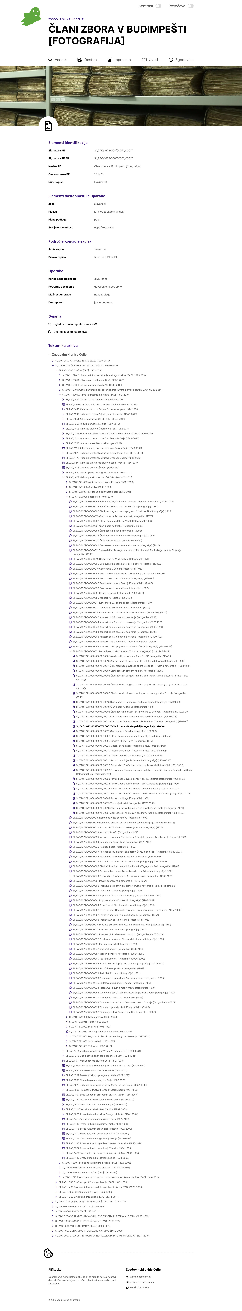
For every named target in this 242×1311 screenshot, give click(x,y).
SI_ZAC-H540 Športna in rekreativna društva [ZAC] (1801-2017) (96, 1167)
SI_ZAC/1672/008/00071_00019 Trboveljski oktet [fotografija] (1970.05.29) (116, 803)
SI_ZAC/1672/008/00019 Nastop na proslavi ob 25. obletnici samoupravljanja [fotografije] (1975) (124, 822)
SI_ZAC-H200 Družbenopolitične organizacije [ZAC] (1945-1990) (93, 1182)
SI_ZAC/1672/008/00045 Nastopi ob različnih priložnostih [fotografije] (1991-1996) (117, 856)
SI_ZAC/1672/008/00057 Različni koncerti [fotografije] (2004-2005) (109, 953)
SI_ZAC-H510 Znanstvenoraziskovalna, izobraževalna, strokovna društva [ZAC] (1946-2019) (111, 1177)
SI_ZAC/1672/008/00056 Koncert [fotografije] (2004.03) (103, 598)
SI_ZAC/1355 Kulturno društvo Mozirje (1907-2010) (93, 424)
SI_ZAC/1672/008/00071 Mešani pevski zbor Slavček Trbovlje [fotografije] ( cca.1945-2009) (121, 651)
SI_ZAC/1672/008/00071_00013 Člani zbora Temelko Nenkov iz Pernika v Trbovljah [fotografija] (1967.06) (132, 721)
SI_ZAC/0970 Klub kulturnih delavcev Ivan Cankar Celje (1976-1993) (102, 404)
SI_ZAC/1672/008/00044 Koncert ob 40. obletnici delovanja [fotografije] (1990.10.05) (118, 622)
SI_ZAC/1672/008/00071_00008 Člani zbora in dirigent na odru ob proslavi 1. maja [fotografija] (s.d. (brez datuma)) (132, 677)
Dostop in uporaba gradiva (70, 331)
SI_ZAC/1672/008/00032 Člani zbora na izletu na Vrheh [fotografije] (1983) (113, 521)
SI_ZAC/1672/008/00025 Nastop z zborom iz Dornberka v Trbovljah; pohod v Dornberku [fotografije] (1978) (130, 837)
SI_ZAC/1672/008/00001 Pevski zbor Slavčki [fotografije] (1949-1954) (110, 881)
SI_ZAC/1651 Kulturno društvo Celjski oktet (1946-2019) (95, 419)
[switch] (150, 6)
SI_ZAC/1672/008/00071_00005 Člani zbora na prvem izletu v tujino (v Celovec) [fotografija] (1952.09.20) (132, 711)
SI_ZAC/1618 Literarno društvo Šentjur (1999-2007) (93, 467)
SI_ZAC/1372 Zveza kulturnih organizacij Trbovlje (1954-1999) (99, 1148)
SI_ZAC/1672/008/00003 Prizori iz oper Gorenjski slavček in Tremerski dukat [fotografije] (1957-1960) (127, 910)
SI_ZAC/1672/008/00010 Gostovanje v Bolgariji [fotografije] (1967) (108, 568)
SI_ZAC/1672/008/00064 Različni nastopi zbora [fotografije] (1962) (108, 968)
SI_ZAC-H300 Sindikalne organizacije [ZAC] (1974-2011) (89, 1196)
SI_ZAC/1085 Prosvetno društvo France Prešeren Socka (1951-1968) (102, 1090)
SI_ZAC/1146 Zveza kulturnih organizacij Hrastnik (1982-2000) (99, 1128)
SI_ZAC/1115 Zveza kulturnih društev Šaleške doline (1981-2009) (100, 1099)
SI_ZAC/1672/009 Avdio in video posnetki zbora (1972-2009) (101, 482)
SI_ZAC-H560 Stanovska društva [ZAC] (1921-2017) (89, 1172)
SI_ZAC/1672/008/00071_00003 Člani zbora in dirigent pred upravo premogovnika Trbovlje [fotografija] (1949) (131, 695)
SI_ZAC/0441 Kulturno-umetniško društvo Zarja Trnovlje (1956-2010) (102, 462)
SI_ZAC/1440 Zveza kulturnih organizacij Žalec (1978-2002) (97, 1158)
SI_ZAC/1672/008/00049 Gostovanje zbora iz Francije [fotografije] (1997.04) (113, 578)
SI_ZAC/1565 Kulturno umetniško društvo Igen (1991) (94, 443)
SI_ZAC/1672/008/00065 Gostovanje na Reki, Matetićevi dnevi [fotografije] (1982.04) (118, 563)
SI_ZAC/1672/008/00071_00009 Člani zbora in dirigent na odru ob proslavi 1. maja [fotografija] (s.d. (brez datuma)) (132, 686)
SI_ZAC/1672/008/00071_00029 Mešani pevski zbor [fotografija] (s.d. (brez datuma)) (121, 745)
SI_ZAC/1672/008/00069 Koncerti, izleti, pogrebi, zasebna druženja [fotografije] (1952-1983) (122, 646)
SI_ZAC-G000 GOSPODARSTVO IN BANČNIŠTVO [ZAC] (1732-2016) (91, 1201)
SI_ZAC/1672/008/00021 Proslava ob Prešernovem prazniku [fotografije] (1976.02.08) (118, 934)
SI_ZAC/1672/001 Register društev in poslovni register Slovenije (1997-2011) (109, 1036)
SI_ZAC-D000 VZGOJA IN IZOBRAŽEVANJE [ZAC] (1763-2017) (88, 1221)
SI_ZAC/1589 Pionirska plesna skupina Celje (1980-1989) (96, 1080)
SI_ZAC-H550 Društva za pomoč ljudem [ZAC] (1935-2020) (93, 380)
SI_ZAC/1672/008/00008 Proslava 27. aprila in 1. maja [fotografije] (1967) (111, 919)
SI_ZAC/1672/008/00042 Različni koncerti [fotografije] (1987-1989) (108, 949)
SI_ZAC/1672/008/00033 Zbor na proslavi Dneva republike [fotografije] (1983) (114, 1012)
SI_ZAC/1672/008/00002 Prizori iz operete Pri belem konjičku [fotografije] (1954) (116, 915)
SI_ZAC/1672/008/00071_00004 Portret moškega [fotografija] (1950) (112, 798)
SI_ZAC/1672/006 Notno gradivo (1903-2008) (93, 1017)
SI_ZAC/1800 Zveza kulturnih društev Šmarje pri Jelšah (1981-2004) (102, 1114)
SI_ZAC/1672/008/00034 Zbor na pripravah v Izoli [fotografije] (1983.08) (111, 1007)
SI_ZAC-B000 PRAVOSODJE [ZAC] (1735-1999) (80, 1206)
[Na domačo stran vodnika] (31, 16)
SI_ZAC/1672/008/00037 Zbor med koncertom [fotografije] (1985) (108, 997)
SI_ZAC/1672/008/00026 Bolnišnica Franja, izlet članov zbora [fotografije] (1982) (116, 506)
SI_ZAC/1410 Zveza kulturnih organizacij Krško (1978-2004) (97, 1133)
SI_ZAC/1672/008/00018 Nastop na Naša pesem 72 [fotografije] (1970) (110, 817)
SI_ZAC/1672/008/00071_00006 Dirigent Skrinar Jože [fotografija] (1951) (115, 741)
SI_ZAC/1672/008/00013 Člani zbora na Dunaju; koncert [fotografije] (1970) (113, 516)
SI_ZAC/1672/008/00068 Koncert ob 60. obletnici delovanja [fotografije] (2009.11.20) (118, 636)
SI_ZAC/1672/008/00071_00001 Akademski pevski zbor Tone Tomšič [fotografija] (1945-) (123, 656)
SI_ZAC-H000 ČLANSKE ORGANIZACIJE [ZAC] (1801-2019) (86, 365)
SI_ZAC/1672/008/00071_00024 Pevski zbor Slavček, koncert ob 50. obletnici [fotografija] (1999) (128, 783)
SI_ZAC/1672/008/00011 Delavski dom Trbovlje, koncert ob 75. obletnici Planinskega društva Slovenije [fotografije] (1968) (127, 552)
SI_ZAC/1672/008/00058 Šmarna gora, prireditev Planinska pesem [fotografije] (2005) (119, 978)
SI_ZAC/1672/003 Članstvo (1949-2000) (90, 487)
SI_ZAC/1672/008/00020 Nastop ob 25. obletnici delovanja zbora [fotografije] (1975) (118, 827)
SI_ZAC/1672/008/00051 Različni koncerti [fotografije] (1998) (105, 944)
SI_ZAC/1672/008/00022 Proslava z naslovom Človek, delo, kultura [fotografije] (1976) (119, 939)
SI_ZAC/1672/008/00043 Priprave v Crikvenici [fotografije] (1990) (108, 890)
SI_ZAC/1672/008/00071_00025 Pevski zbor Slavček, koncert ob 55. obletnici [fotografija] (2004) (128, 788)
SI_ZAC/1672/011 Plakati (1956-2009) (89, 1021)
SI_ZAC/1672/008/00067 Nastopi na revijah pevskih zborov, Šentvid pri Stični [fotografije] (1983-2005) (128, 851)
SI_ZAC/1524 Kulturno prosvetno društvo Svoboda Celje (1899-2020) (102, 438)
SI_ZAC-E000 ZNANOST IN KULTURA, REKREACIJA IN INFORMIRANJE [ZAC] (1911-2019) (102, 1235)
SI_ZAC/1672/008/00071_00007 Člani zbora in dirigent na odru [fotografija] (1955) (120, 670)
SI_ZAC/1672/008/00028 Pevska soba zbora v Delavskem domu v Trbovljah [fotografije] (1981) (123, 871)
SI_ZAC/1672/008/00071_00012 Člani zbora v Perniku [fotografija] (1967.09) (116, 731)
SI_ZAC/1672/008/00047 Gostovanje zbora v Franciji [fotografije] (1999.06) (113, 583)
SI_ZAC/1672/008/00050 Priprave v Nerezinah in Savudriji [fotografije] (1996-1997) (117, 895)
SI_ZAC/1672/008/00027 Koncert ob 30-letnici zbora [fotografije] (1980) (111, 607)
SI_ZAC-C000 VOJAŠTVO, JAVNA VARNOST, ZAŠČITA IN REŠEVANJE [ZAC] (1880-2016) (102, 1216)
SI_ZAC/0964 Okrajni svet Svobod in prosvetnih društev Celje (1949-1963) (105, 1065)
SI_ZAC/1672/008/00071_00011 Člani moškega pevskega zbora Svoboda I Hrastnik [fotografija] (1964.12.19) (133, 666)
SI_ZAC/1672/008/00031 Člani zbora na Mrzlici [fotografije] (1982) (108, 526)
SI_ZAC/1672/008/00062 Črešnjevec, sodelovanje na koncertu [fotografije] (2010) (116, 545)
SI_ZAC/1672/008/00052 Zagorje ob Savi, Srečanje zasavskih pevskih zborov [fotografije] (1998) (124, 992)
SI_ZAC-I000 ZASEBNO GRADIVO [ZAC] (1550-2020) (83, 1226)
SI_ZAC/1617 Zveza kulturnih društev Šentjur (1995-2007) (96, 1104)
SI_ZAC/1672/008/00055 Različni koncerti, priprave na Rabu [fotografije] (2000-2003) (118, 963)
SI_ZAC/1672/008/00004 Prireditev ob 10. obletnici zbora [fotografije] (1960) (114, 905)
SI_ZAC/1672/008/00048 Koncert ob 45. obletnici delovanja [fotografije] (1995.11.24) (118, 627)
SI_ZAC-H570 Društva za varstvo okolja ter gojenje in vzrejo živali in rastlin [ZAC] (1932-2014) (112, 389)
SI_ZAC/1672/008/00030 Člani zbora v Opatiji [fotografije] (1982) (107, 540)
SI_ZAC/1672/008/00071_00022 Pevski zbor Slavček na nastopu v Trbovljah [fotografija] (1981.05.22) (130, 765)
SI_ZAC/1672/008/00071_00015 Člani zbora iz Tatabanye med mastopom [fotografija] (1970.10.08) (128, 702)
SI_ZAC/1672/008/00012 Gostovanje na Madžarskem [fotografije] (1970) (111, 559)
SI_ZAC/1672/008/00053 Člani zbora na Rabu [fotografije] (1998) (107, 530)
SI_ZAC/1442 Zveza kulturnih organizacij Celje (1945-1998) (97, 1124)
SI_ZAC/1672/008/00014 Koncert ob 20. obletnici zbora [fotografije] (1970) (113, 602)
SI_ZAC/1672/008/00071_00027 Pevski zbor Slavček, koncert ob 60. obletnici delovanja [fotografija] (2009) (133, 793)
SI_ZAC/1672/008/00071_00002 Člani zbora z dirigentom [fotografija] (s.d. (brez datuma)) (124, 736)
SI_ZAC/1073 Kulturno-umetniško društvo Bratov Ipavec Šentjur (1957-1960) (106, 1085)
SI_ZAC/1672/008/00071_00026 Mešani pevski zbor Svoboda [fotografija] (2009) (119, 755)
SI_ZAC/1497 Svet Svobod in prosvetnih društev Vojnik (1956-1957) (102, 1094)
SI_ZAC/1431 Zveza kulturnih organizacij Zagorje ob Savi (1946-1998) (103, 1153)
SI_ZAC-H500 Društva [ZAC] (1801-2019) (80, 370)
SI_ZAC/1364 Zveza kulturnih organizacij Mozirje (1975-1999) (98, 1138)
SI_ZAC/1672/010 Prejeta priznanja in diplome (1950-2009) (100, 1031)
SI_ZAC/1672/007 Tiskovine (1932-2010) (90, 1046)
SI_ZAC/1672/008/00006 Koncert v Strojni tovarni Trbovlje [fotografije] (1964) (114, 641)
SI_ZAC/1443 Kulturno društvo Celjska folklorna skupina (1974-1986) (102, 409)
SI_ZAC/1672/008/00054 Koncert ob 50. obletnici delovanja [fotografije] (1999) (115, 632)
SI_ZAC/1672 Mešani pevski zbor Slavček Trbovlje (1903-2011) (99, 477)
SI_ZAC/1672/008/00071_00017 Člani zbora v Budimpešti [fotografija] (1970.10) (120, 726)
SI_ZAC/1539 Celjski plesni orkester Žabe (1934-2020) (95, 399)
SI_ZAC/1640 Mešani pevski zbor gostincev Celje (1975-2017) (98, 472)
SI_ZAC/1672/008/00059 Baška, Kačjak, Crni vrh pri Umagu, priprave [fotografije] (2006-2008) (123, 501)
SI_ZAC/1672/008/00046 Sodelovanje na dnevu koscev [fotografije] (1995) (112, 983)
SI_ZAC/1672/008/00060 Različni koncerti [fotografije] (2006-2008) (109, 958)
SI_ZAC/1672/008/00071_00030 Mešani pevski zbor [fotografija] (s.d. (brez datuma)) (121, 750)
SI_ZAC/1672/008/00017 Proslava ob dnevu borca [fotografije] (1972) (109, 929)
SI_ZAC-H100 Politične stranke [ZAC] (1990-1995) (85, 1192)
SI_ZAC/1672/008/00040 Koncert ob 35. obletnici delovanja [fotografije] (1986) (115, 617)
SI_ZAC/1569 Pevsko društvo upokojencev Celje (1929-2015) (98, 1075)
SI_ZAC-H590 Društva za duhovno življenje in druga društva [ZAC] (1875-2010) (104, 375)
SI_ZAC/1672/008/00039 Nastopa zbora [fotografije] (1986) (104, 846)
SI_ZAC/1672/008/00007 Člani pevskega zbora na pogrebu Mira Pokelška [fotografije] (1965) (122, 511)
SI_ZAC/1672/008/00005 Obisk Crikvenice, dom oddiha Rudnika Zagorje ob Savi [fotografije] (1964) (126, 866)
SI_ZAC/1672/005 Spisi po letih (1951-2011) (92, 1041)
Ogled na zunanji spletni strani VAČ (75, 324)
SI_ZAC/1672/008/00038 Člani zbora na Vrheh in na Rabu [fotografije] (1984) (114, 535)
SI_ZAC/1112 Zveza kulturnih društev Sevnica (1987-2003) (97, 1109)
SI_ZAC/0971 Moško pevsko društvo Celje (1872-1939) (95, 1060)
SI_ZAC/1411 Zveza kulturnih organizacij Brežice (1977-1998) (98, 1119)
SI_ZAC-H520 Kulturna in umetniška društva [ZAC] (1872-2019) (96, 394)
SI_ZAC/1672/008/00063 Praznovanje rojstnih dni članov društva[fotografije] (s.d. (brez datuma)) (124, 885)
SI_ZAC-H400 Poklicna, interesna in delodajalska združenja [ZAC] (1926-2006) (101, 1187)
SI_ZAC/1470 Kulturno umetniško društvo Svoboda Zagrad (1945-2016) (103, 458)
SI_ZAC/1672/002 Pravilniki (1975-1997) (90, 1026)
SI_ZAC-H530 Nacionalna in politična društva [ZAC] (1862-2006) (96, 1162)
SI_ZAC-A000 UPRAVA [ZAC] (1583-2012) (77, 1211)
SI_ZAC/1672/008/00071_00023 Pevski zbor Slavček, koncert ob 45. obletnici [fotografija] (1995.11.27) (130, 778)
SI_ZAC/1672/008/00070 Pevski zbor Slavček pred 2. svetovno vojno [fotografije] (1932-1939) (123, 876)
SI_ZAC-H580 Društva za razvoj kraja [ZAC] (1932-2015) (92, 385)
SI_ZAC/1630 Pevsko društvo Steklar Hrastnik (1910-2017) (96, 1070)
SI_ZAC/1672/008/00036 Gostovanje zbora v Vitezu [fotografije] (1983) (111, 588)
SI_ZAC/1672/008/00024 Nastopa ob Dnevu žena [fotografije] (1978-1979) (112, 842)
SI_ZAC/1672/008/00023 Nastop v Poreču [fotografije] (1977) (105, 832)
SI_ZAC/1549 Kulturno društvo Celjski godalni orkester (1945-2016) (101, 414)
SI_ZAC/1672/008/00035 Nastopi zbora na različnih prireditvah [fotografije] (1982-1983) (120, 861)
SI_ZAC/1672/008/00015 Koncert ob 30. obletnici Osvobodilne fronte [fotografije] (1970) (120, 612)
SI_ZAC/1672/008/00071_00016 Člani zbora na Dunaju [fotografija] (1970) (115, 707)
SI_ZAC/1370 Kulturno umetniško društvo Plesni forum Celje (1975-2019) (104, 453)
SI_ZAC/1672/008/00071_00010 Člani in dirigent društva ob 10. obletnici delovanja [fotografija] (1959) (130, 661)
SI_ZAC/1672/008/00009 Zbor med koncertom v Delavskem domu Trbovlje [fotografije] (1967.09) (124, 1002)
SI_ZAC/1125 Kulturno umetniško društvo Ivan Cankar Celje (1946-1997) (104, 448)
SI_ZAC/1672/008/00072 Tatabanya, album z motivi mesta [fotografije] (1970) (114, 987)
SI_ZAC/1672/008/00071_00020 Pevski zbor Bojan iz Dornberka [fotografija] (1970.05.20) (123, 760)
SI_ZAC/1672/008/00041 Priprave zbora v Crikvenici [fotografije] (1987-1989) (114, 900)
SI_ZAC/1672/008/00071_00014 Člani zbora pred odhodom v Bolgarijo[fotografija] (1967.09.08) (126, 716)
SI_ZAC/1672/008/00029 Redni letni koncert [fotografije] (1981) (106, 973)
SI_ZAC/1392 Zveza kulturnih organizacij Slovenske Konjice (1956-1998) (104, 1143)
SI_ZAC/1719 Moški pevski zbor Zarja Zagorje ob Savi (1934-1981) (101, 1055)
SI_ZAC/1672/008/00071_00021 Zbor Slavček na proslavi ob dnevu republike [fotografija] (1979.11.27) (130, 813)
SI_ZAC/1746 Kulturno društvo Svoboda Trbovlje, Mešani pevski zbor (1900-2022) (109, 433)
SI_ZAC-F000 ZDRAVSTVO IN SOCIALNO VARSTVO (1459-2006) (89, 1230)
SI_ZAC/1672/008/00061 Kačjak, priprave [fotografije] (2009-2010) (108, 593)
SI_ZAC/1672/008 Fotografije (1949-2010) (91, 496)
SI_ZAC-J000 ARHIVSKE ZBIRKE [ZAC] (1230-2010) (82, 360)
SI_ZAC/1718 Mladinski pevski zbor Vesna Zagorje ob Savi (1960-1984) (103, 1051)
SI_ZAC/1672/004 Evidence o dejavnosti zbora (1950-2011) (100, 492)
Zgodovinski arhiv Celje (69, 354)
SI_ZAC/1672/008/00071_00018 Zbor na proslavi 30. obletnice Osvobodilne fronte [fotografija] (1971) (130, 808)
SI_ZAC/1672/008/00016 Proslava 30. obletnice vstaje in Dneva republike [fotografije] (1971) (122, 924)
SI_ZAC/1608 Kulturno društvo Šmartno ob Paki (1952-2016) (98, 428)
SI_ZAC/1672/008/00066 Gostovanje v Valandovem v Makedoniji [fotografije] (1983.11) (119, 573)
